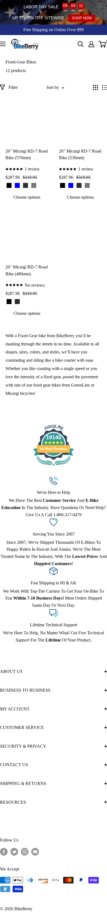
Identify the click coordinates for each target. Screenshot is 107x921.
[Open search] (81, 44)
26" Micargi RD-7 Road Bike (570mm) (26, 154)
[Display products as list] (104, 87)
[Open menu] (2, 44)
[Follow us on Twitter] (14, 852)
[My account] (91, 44)
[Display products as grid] (95, 87)
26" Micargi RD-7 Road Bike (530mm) (80, 154)
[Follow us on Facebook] (4, 852)
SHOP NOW (82, 18)
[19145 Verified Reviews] (53, 466)
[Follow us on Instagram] (25, 852)
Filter (13, 87)
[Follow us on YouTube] (35, 852)
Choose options (26, 197)
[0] (102, 44)
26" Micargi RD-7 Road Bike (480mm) (26, 270)
